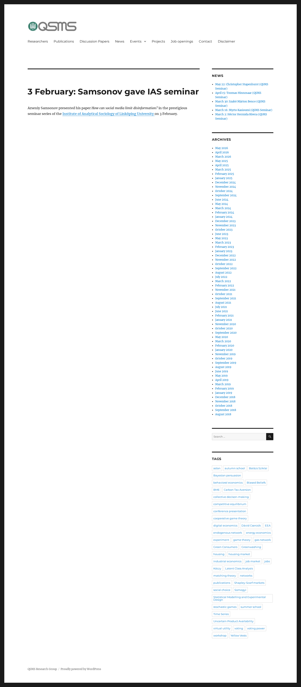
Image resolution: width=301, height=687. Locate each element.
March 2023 (223, 242)
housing (218, 554)
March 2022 (223, 281)
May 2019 (221, 375)
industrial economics (227, 561)
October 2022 (224, 264)
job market (253, 561)
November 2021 (225, 290)
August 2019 (223, 367)
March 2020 (223, 341)
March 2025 (223, 169)
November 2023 (225, 225)
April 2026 (222, 152)
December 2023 (225, 221)
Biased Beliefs (256, 482)
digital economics (225, 525)
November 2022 (225, 260)
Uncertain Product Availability (233, 621)
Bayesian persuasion (227, 475)
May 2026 (221, 148)
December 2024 (225, 182)
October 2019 (223, 358)
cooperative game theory (230, 518)
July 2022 (221, 277)
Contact (205, 41)
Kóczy (217, 568)
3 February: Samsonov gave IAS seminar (113, 91)
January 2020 (223, 350)
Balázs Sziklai (258, 468)
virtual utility (221, 628)
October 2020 (224, 328)
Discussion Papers (94, 41)
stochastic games (224, 606)
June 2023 (221, 234)
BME (216, 489)
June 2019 (221, 371)
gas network (263, 539)
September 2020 (225, 333)
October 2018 (223, 405)
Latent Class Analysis (239, 568)
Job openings (182, 41)
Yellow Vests (239, 635)
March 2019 (223, 384)
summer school (251, 606)
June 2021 (221, 311)
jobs (267, 561)
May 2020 (221, 337)
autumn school (235, 468)
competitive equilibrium (229, 504)
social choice (221, 590)
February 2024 (224, 212)
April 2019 (222, 380)
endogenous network (227, 532)
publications (221, 582)
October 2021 (223, 294)
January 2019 (223, 393)
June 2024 (221, 199)
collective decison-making (231, 496)
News (119, 41)
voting (238, 628)
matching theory (224, 575)
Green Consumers (225, 547)
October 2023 (223, 229)
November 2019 (225, 354)
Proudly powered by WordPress (81, 669)
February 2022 (224, 285)
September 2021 (225, 298)
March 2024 (223, 208)
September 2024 (225, 195)
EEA (267, 525)
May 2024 (221, 204)
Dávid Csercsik (251, 525)
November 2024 (225, 187)
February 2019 (224, 388)
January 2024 (223, 217)
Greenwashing (251, 547)
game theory (241, 539)
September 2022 (225, 268)
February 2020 (224, 345)
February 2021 (224, 315)
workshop (219, 635)
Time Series (221, 614)
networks (246, 575)
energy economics (258, 532)
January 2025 (223, 178)
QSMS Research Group (42, 669)
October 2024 (224, 191)
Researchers (38, 41)
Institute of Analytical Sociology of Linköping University (108, 114)
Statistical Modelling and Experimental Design (239, 598)
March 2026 (223, 156)
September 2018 (225, 410)
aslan (217, 468)
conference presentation (229, 511)
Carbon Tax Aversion (237, 489)
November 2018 (225, 401)
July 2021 (221, 307)
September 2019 (225, 363)
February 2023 (224, 247)
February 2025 (224, 174)
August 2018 (223, 414)
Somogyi (240, 590)
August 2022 (223, 272)
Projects (158, 41)
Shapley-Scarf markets (249, 582)
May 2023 (221, 238)
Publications (64, 41)
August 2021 (223, 302)
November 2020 (225, 324)
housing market (239, 554)
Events (135, 41)
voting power (256, 628)
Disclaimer (226, 41)
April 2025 (222, 165)
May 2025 (221, 161)
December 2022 (225, 255)
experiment (221, 539)
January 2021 (223, 320)
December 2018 (225, 397)
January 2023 (223, 251)
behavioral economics (228, 482)
